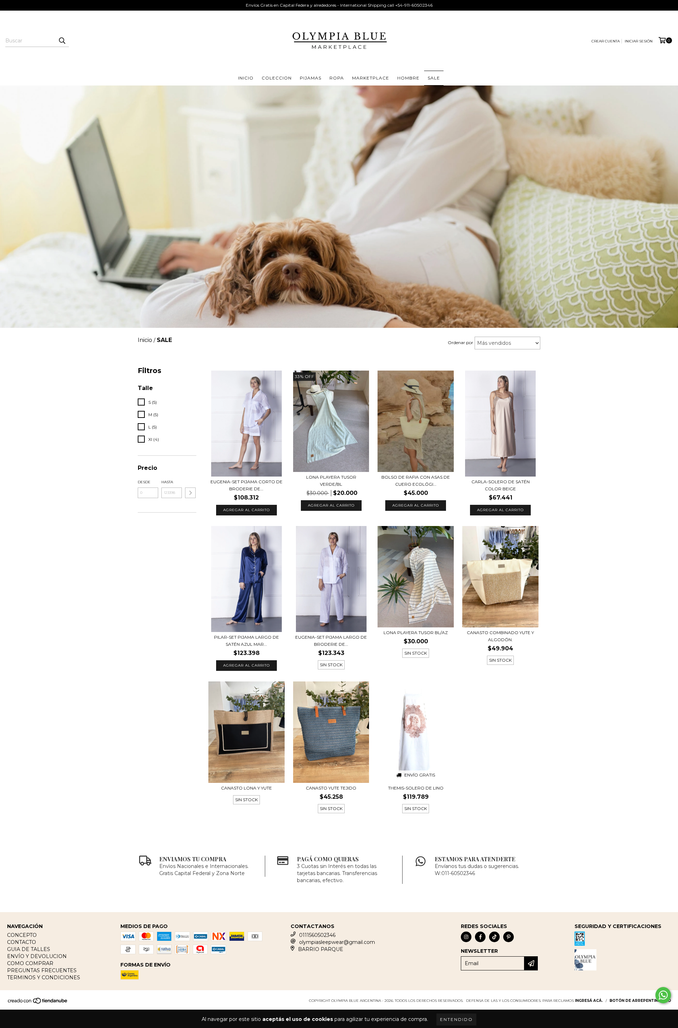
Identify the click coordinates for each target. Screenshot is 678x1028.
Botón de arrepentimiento (640, 1000)
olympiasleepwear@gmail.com (337, 942)
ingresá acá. (589, 1000)
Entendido (456, 1019)
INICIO (246, 78)
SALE (434, 78)
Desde (144, 482)
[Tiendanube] (38, 1003)
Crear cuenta (605, 41)
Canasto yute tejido (331, 788)
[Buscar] (62, 40)
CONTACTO (21, 942)
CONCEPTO (22, 935)
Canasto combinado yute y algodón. (500, 636)
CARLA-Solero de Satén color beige (500, 485)
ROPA (336, 78)
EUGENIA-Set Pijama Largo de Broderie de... (331, 640)
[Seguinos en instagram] (466, 937)
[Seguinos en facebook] (480, 937)
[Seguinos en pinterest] (508, 937)
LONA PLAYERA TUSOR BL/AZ (415, 632)
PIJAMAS (310, 78)
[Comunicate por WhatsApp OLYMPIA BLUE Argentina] (663, 995)
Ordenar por (460, 342)
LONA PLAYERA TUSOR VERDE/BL (331, 480)
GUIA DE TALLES (28, 949)
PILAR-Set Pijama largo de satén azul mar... (246, 640)
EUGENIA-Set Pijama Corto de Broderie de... (246, 485)
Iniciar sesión (639, 41)
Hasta (167, 482)
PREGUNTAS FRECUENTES (42, 970)
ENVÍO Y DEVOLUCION (37, 956)
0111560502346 (317, 935)
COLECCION (277, 78)
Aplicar (190, 493)
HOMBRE (408, 78)
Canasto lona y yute (246, 788)
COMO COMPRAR (30, 963)
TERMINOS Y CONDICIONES (43, 977)
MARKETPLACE (370, 78)
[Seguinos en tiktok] (494, 937)
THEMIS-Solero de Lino (416, 788)
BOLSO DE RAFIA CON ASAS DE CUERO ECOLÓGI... (415, 480)
